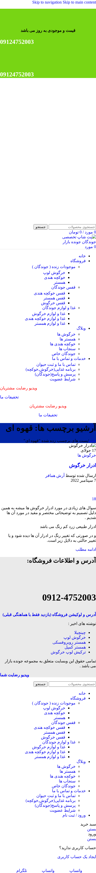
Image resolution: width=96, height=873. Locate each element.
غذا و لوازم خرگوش (48, 313)
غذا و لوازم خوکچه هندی (45, 318)
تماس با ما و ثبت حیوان (56, 364)
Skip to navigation (47, 2)
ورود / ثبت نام (74, 815)
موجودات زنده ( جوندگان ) (54, 266)
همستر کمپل (75, 647)
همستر (59, 282)
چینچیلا (80, 632)
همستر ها (68, 339)
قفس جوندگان (63, 287)
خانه (92, 440)
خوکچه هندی (54, 277)
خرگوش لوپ (54, 272)
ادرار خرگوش (82, 465)
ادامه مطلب (86, 549)
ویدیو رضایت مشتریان (18, 388)
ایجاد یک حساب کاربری (76, 857)
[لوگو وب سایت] (70, 222)
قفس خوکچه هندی (49, 293)
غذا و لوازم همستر (50, 323)
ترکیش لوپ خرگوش (68, 652)
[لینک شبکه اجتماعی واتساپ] (89, 20)
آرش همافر (55, 475)
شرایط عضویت (63, 379)
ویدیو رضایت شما (14, 675)
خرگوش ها (66, 334)
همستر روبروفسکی (69, 642)
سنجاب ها (67, 349)
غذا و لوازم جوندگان (59, 308)
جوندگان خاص (64, 353)
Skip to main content (79, 2)
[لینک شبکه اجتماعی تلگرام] (62, 20)
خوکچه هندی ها (63, 344)
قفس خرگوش (53, 303)
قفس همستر (54, 298)
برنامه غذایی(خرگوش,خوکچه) (51, 369)
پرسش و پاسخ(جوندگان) (55, 374)
